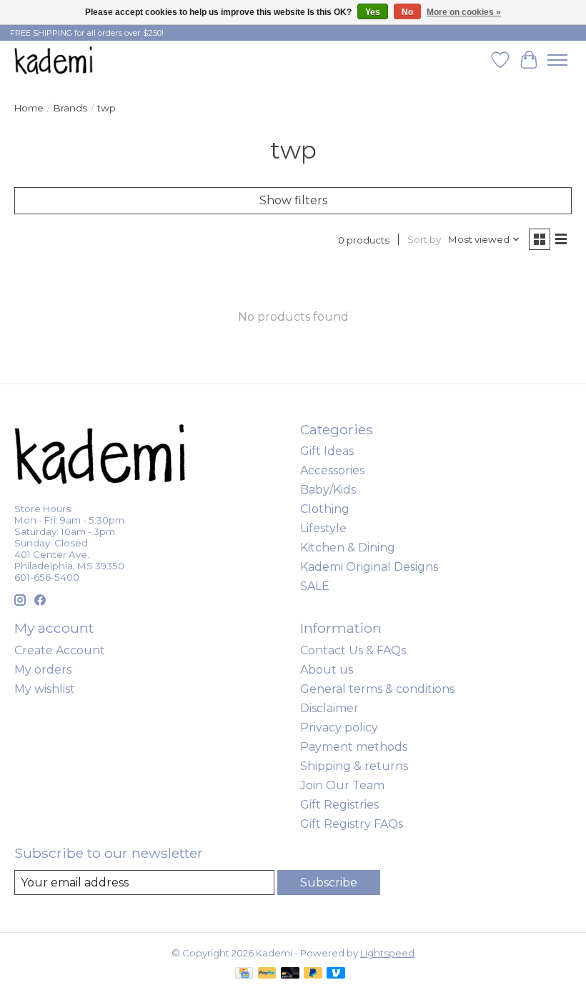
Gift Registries (339, 804)
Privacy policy (339, 727)
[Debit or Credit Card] (290, 974)
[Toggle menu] (557, 60)
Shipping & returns (354, 766)
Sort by (424, 239)
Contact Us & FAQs (353, 650)
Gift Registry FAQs (351, 824)
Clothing (324, 509)
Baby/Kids (328, 489)
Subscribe (328, 882)
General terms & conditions (377, 689)
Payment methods (353, 747)
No (407, 12)
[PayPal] (267, 974)
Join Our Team (342, 785)
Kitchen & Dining (347, 547)
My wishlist (44, 689)
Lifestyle (323, 528)
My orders (42, 669)
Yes (372, 12)
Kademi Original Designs (369, 567)
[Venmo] (336, 974)
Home (29, 108)
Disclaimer (329, 708)
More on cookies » (464, 12)
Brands (70, 108)
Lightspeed (387, 953)
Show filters (293, 200)
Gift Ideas (327, 451)
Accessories (332, 470)
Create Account (59, 650)
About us (326, 669)
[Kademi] (54, 59)
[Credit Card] (244, 974)
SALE (314, 586)
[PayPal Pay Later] (313, 974)
